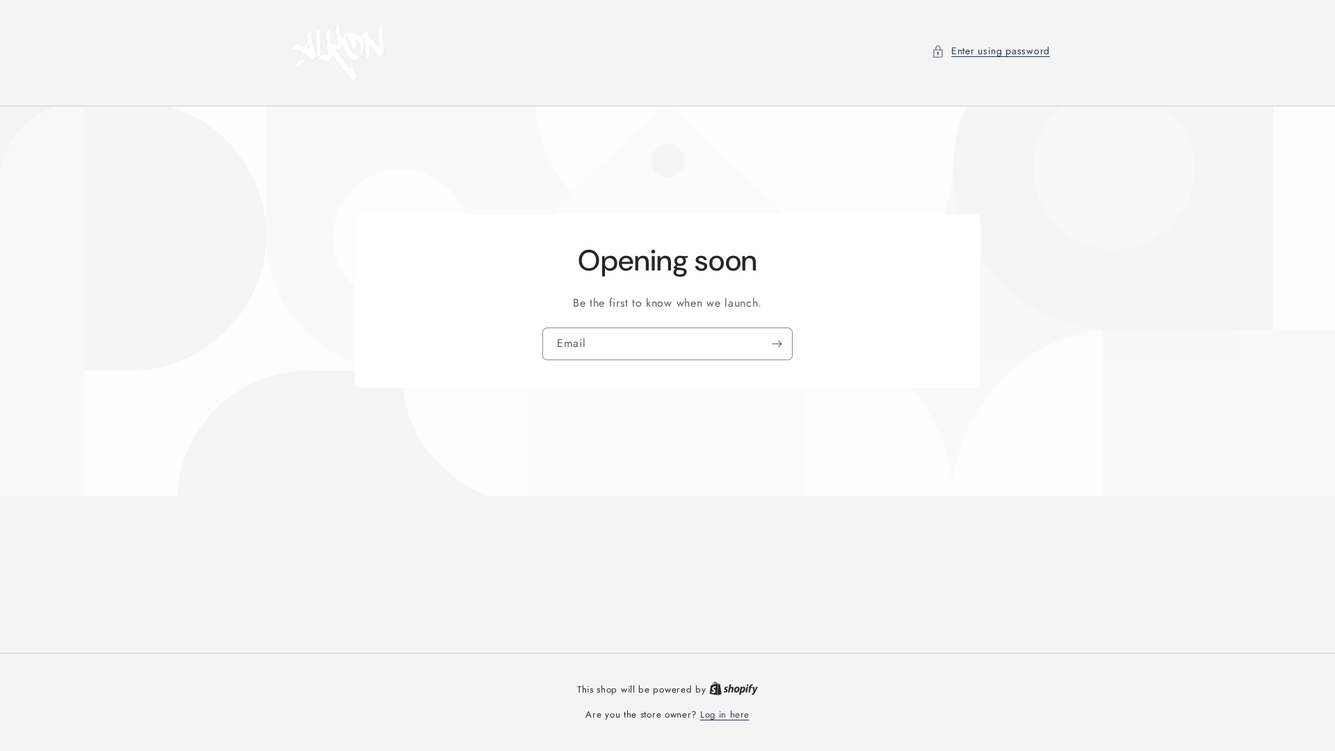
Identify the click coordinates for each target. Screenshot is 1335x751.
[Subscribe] (776, 344)
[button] (991, 51)
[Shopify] (733, 689)
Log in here (725, 714)
